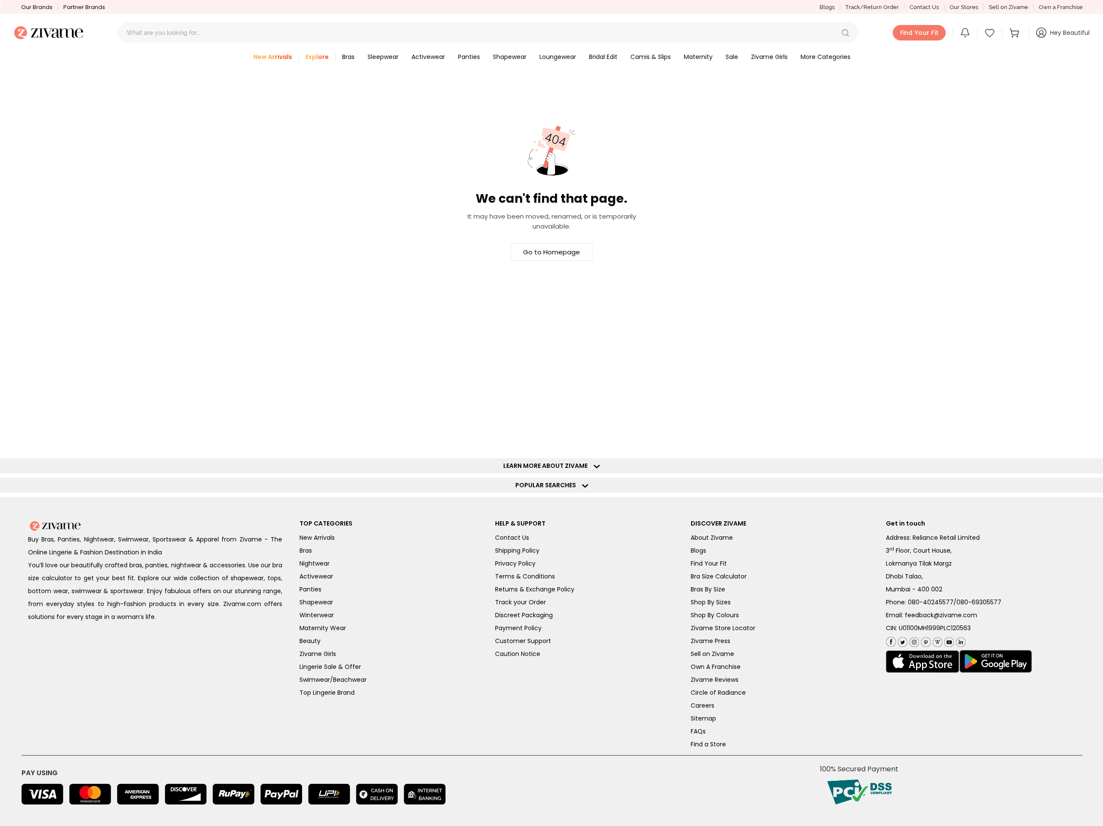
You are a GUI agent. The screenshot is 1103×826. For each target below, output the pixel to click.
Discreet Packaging (524, 615)
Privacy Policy (515, 563)
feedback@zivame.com (941, 615)
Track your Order (520, 602)
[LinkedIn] (960, 640)
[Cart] (1015, 33)
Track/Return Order (872, 7)
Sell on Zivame (1008, 7)
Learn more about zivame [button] (547, 465)
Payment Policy (518, 628)
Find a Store (708, 744)
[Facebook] (891, 640)
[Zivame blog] (936, 640)
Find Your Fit (709, 563)
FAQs (698, 731)
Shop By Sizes (711, 602)
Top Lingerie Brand (327, 692)
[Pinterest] (925, 640)
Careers (702, 705)
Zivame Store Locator (723, 628)
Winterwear (316, 615)
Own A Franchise (716, 666)
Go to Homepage (551, 252)
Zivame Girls (317, 654)
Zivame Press (710, 641)
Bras (305, 550)
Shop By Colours (715, 615)
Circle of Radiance (718, 692)
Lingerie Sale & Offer (330, 666)
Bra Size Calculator (719, 576)
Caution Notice (517, 654)
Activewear (316, 576)
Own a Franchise (1061, 7)
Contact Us (924, 7)
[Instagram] (913, 640)
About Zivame (712, 537)
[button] (845, 32)
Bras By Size (708, 589)
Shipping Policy (517, 550)
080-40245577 (930, 602)
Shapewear (316, 602)
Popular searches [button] (547, 485)
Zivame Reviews (714, 679)
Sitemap (703, 718)
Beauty (310, 641)
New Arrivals (317, 537)
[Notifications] (965, 33)
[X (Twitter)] (901, 640)
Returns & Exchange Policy (534, 589)
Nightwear (314, 563)
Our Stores (964, 7)
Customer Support (523, 641)
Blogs (827, 7)
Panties (310, 589)
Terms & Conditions (525, 576)
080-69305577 (979, 602)
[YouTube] (948, 640)
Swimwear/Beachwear (333, 679)
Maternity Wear (322, 628)
